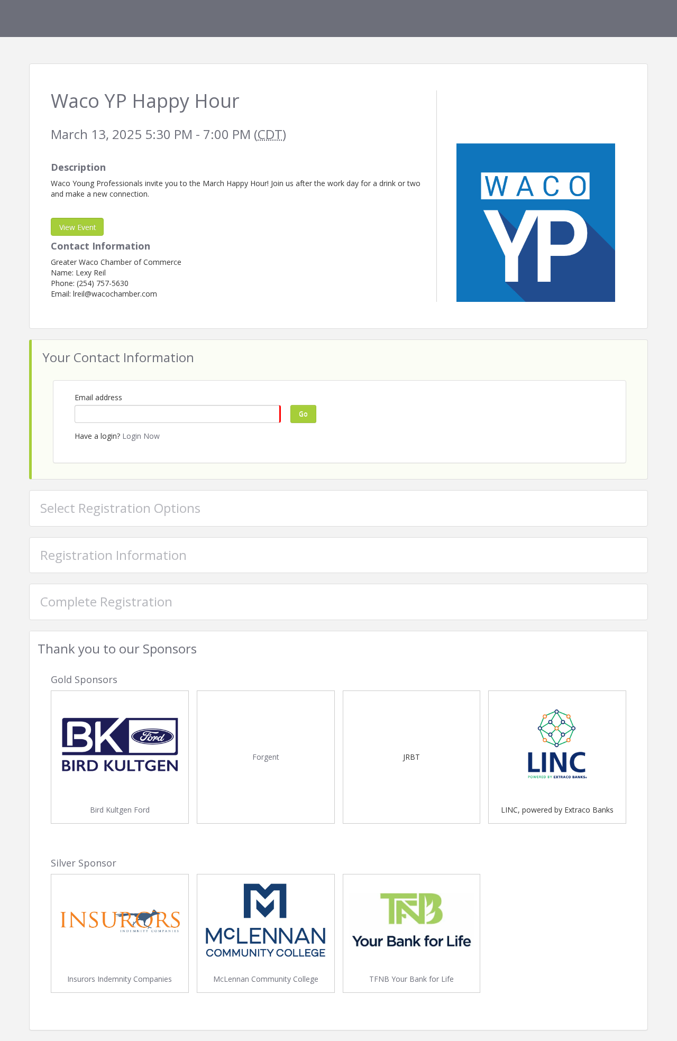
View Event (77, 227)
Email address (98, 397)
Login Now (141, 436)
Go (303, 413)
